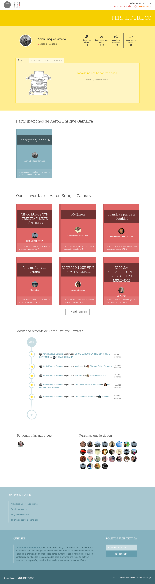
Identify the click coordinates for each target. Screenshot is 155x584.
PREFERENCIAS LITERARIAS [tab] (48, 60)
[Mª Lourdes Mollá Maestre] (105, 384)
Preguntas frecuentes (20, 514)
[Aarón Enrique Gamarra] (25, 41)
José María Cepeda (97, 375)
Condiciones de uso (19, 509)
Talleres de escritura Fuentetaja (24, 519)
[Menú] (7, 4)
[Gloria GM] (100, 396)
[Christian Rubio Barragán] (88, 366)
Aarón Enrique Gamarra (53, 353)
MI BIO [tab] (23, 60)
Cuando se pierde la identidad (122, 216)
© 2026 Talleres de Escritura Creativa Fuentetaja (132, 577)
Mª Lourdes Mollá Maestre (121, 236)
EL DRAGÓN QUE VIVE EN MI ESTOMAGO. (78, 269)
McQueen (78, 214)
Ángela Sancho (78, 289)
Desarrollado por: (19, 577)
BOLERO (79, 375)
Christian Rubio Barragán (78, 235)
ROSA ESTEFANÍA (34, 241)
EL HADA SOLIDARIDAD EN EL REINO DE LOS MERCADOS (121, 273)
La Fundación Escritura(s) (29, 547)
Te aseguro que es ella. (35, 140)
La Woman (121, 295)
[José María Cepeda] (87, 375)
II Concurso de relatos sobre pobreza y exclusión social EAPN (34, 173)
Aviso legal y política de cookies (24, 503)
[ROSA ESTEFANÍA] (54, 357)
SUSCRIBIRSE (122, 554)
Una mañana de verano (34, 269)
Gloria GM (34, 289)
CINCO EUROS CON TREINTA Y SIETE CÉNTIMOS (34, 218)
